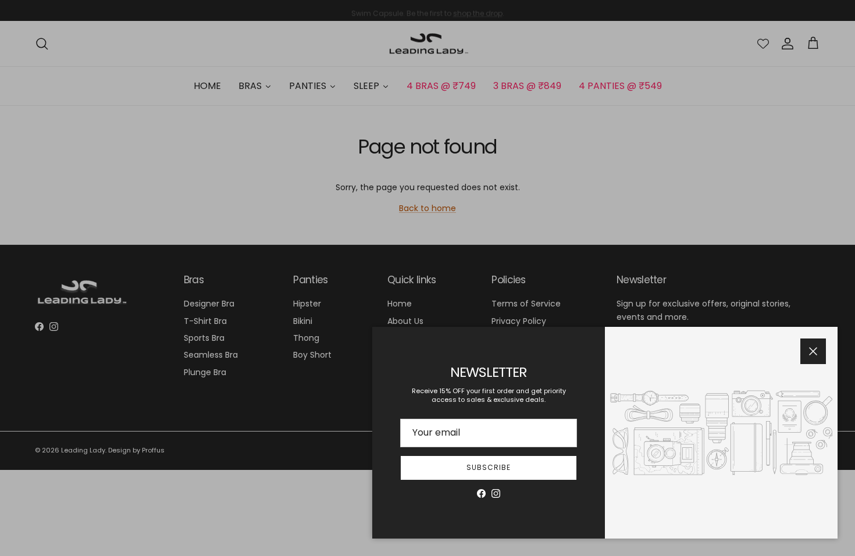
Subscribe (488, 467)
